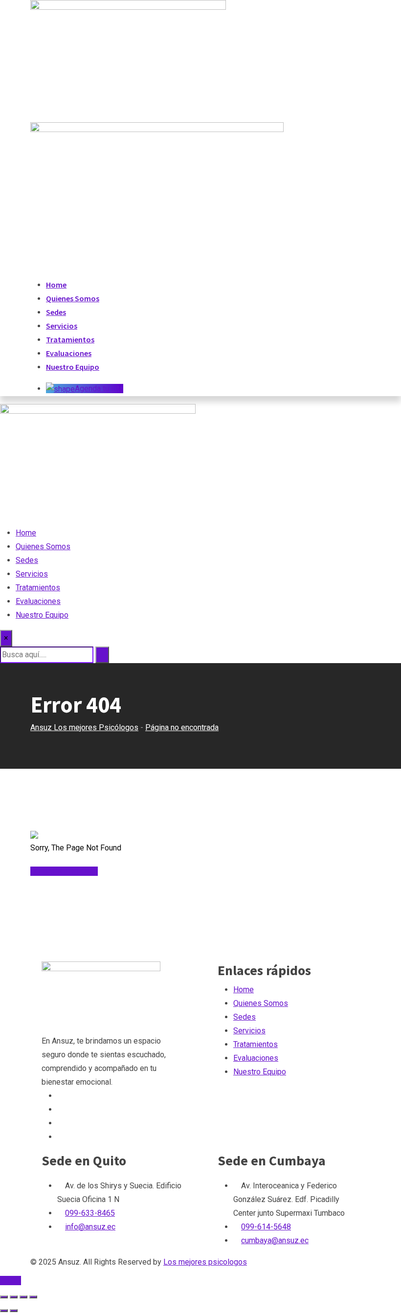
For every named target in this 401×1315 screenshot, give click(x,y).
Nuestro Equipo (72, 367)
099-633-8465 (90, 1213)
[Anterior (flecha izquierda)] (4, 1310)
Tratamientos (70, 339)
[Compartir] (23, 1296)
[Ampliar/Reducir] (4, 1296)
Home (56, 285)
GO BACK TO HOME (64, 871)
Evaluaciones (68, 353)
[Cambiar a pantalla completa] (14, 1296)
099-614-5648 (266, 1226)
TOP (13, 1280)
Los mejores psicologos (205, 1262)
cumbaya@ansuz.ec (275, 1240)
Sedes (56, 312)
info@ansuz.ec (90, 1226)
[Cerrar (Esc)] (33, 1296)
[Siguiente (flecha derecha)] (14, 1310)
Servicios (61, 326)
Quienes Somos (72, 298)
